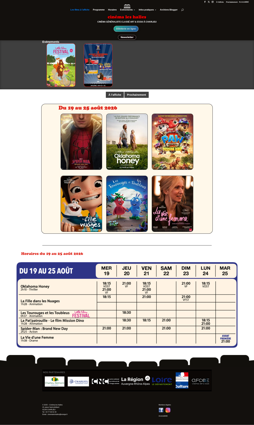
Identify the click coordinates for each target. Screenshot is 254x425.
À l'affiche (114, 94)
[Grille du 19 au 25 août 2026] (127, 347)
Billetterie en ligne (126, 28)
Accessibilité (244, 2)
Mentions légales (165, 405)
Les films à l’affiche (79, 10)
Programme (99, 10)
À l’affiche (220, 2)
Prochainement (232, 2)
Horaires (112, 10)
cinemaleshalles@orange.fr (57, 414)
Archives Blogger (169, 10)
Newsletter (127, 37)
